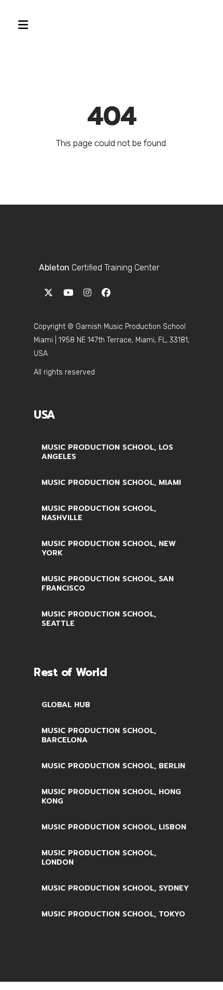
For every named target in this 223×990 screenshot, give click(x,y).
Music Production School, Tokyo (113, 914)
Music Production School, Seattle (98, 619)
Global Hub (65, 704)
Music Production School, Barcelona (98, 735)
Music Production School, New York (108, 548)
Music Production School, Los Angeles (107, 452)
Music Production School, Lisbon (113, 827)
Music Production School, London (98, 858)
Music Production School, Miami (111, 482)
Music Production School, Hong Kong (111, 796)
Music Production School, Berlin (113, 766)
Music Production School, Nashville (98, 513)
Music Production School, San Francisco (107, 583)
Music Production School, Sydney (115, 888)
